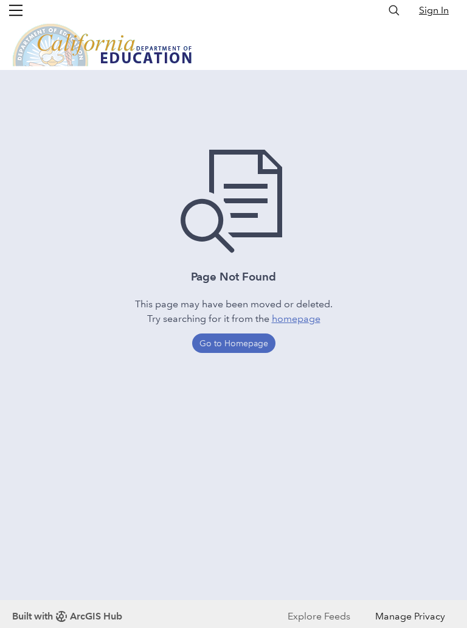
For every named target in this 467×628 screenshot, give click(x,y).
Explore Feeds (319, 616)
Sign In (434, 10)
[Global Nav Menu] (16, 10)
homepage (296, 318)
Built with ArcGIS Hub (67, 616)
